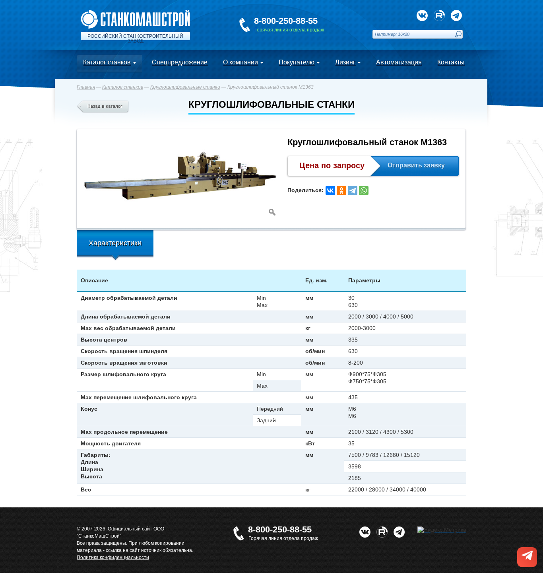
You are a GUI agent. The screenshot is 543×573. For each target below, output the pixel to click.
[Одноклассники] (341, 190)
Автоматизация (399, 62)
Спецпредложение (180, 62)
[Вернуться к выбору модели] (103, 106)
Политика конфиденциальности (113, 557)
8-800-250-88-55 (286, 21)
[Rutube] (439, 15)
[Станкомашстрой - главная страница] (135, 13)
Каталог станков (107, 62)
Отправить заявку (416, 165)
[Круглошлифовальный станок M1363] (180, 177)
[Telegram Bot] (456, 15)
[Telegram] (352, 190)
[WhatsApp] (363, 190)
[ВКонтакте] (330, 190)
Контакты (451, 62)
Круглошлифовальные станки (185, 87)
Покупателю (296, 62)
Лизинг (345, 62)
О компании (240, 62)
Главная (86, 87)
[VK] (422, 15)
